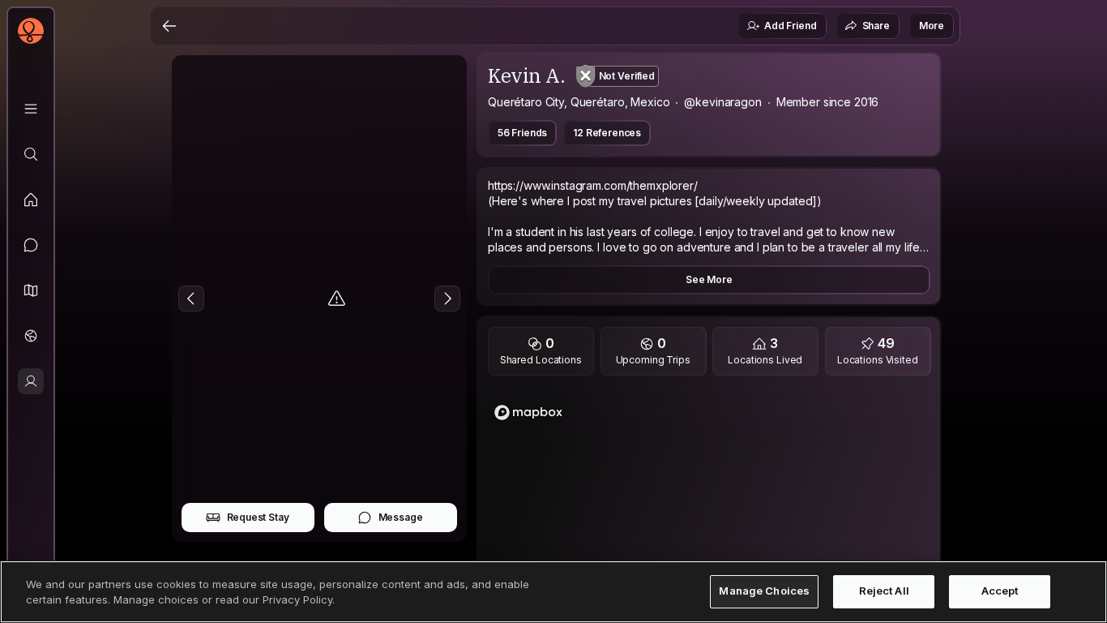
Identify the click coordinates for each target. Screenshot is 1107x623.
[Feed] (31, 200)
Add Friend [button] (790, 25)
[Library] (31, 109)
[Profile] (31, 381)
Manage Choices (764, 591)
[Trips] (31, 336)
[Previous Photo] (191, 299)
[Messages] (31, 245)
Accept (1000, 591)
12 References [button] (607, 133)
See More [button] (709, 279)
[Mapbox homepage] (528, 412)
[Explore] (31, 154)
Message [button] (400, 517)
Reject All (884, 591)
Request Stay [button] (258, 517)
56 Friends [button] (522, 133)
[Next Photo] (447, 299)
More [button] (931, 25)
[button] (31, 290)
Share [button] (876, 25)
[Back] (169, 26)
